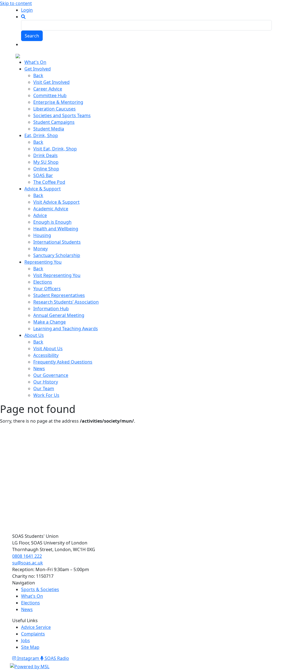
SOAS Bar (43, 175)
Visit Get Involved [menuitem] (51, 82)
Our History (45, 382)
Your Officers (47, 289)
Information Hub (51, 309)
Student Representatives (59, 295)
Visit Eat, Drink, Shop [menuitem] (55, 149)
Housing (42, 235)
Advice (40, 215)
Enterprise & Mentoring (58, 102)
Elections (42, 282)
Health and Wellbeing (55, 229)
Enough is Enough (52, 222)
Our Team (43, 388)
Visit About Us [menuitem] (48, 348)
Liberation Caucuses (54, 109)
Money (40, 249)
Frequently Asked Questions (62, 362)
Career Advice (47, 89)
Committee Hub (50, 95)
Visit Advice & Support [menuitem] (56, 202)
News (39, 368)
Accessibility (46, 355)
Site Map (30, 647)
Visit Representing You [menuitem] (56, 275)
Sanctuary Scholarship (56, 255)
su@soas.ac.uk (27, 563)
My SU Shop (46, 162)
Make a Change (49, 322)
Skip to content (16, 3)
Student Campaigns (54, 122)
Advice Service (36, 627)
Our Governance (50, 375)
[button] (23, 17)
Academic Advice (50, 209)
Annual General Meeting (58, 315)
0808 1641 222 (27, 556)
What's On (32, 596)
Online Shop (46, 169)
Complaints (33, 634)
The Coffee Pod (49, 182)
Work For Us (46, 395)
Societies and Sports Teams (62, 115)
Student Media (48, 129)
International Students (57, 242)
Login (27, 10)
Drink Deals (45, 155)
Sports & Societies (40, 589)
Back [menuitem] (38, 75)
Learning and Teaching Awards (65, 329)
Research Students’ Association (66, 302)
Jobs (25, 640)
